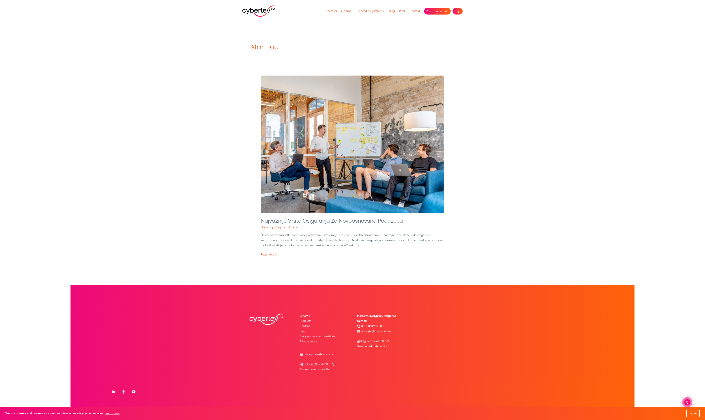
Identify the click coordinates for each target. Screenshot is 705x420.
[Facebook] (123, 392)
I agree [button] (693, 413)
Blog (303, 331)
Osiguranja (267, 227)
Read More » (268, 254)
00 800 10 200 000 (372, 326)
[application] (383, 11)
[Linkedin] (113, 392)
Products (305, 321)
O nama (305, 316)
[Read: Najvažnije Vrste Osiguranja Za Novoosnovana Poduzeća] (352, 144)
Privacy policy (308, 341)
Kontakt (305, 326)
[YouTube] (133, 392)
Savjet (279, 227)
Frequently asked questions (317, 336)
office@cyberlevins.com (319, 354)
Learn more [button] (112, 413)
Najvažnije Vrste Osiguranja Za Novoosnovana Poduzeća (332, 220)
